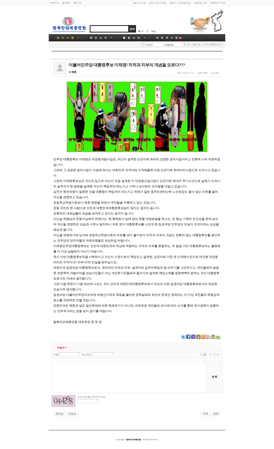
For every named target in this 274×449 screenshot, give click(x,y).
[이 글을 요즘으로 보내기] (198, 338)
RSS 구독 (77, 3)
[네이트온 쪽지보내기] (208, 338)
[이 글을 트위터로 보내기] (183, 338)
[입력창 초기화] (214, 354)
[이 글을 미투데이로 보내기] (193, 338)
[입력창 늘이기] (210, 354)
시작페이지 (54, 3)
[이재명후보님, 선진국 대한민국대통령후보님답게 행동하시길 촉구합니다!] (72, 413)
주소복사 (215, 73)
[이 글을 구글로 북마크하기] (213, 338)
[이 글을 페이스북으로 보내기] (188, 338)
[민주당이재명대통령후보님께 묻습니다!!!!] (59, 413)
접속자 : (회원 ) (180, 3)
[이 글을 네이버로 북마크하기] (218, 338)
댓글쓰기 (62, 347)
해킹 (153, 31)
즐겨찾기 (66, 3)
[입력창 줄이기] (218, 354)
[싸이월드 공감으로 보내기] (203, 337)
